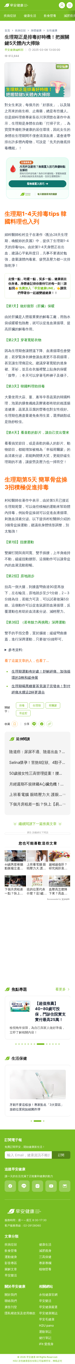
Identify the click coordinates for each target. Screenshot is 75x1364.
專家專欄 (45, 1263)
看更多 (60, 989)
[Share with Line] (34, 724)
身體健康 (36, 30)
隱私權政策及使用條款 (20, 1313)
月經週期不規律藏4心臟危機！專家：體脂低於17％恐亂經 (36, 785)
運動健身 (11, 1257)
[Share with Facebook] (42, 724)
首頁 (7, 30)
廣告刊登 (11, 1307)
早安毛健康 (46, 1319)
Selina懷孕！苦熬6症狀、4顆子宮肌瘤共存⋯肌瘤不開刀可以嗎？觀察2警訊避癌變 (37, 763)
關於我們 (11, 1295)
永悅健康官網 (48, 1295)
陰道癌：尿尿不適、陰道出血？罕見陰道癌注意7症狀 (37, 752)
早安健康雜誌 (48, 1313)
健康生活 (45, 1244)
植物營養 (45, 1269)
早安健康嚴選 (48, 1307)
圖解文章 (11, 1269)
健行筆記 (45, 1338)
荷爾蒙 (53, 705)
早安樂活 (11, 1275)
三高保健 (45, 1257)
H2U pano (46, 1325)
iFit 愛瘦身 (46, 1344)
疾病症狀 (20, 30)
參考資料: (15, 650)
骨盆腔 (23, 713)
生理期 (37, 705)
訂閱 (61, 1155)
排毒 (22, 705)
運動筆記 (45, 1332)
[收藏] (15, 724)
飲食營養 (11, 1251)
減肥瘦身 (45, 1251)
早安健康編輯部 (14, 49)
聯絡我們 (11, 1301)
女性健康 (52, 30)
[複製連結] (49, 724)
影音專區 (11, 1263)
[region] (37, 285)
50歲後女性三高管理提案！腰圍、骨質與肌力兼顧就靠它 (34, 774)
